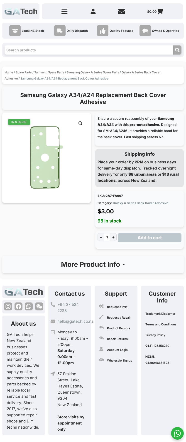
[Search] (177, 50)
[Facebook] (18, 306)
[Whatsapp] (29, 306)
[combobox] (89, 50)
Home (9, 72)
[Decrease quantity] (101, 237)
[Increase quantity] (113, 237)
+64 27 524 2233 (68, 307)
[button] (80, 123)
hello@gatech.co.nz (75, 321)
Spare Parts (24, 72)
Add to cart (149, 237)
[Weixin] (39, 306)
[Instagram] (8, 306)
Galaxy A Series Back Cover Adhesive (140, 203)
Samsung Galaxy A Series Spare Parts (93, 72)
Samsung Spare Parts (49, 72)
